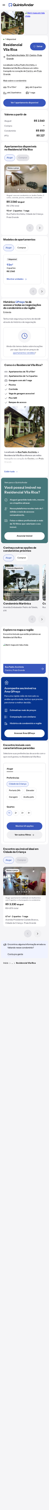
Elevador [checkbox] (30, 791)
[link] (24, 826)
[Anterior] (30, 228)
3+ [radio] (22, 813)
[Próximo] (40, 228)
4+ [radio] (29, 813)
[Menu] (4, 5)
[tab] (10, 769)
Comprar (23, 158)
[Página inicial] (21, 5)
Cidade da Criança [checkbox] (17, 784)
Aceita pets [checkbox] (28, 797)
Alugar (10, 158)
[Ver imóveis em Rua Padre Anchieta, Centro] (36, 15)
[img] (25, 178)
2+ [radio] (16, 813)
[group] (25, 192)
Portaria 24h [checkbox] (14, 791)
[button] (25, 192)
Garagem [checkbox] (13, 797)
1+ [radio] (9, 813)
